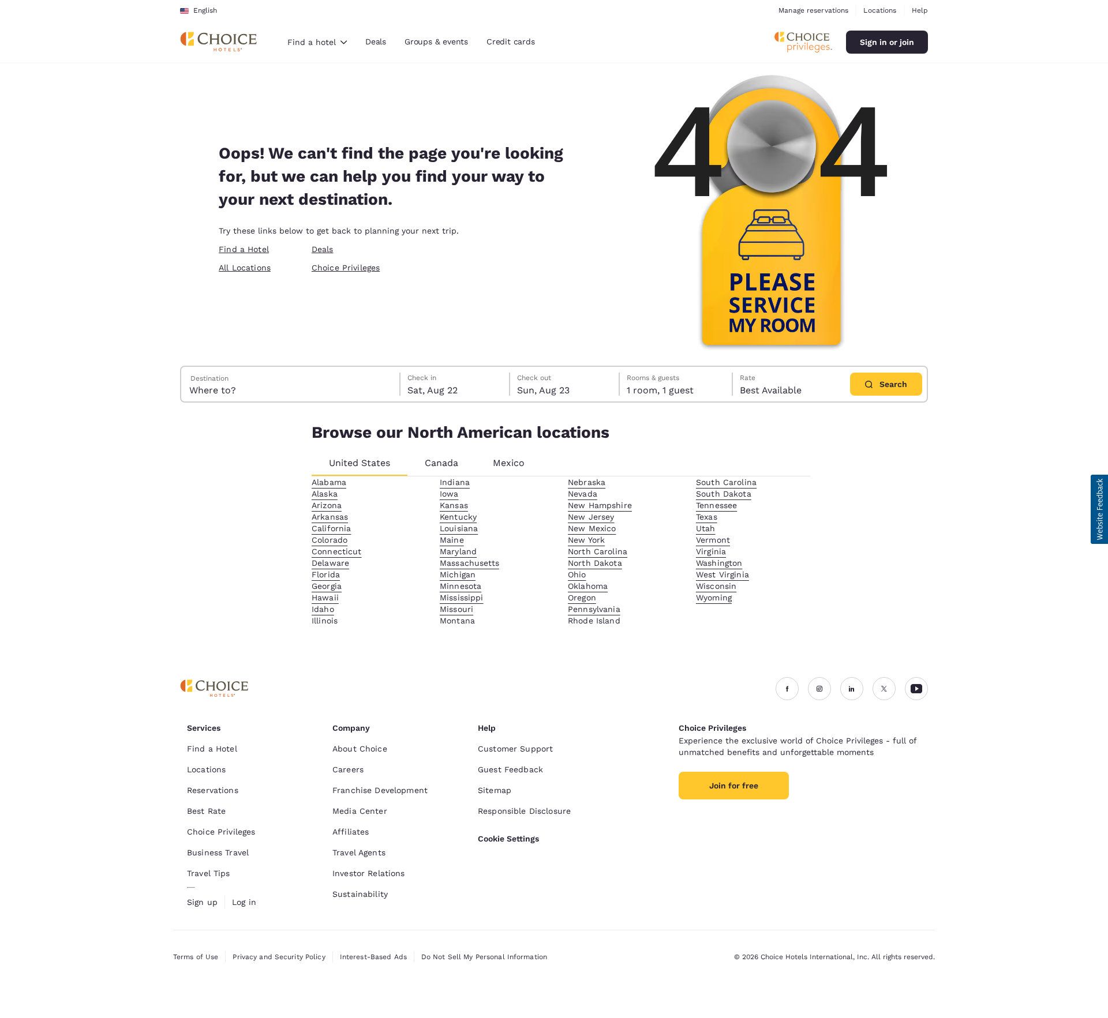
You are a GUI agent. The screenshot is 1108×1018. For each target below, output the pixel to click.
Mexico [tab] (509, 462)
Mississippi (462, 597)
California (331, 528)
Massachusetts (469, 563)
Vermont (713, 539)
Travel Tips (208, 873)
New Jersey (591, 516)
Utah (706, 528)
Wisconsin (716, 586)
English (205, 10)
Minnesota (460, 586)
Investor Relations (368, 873)
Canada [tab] (441, 462)
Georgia (327, 586)
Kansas (454, 505)
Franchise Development (380, 790)
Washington (719, 563)
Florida (326, 574)
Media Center (359, 811)
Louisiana (459, 528)
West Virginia (722, 574)
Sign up (202, 902)
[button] (1099, 509)
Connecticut (337, 551)
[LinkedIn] (852, 688)
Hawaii (325, 597)
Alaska (325, 493)
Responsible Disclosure (524, 811)
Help (920, 10)
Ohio (577, 574)
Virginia (711, 551)
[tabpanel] (561, 551)
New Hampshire (600, 505)
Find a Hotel (244, 249)
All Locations (245, 267)
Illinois (325, 620)
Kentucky (458, 516)
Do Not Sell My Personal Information (484, 957)
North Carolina (597, 551)
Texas (706, 516)
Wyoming (714, 597)
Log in (244, 902)
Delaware (330, 563)
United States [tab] (359, 462)
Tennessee (716, 505)
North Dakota (595, 563)
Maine (452, 539)
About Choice (359, 748)
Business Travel (218, 852)
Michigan (458, 574)
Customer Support (515, 748)
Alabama (329, 482)
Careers (348, 769)
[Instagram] (819, 688)
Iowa (449, 493)
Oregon (582, 597)
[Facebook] (787, 688)
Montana (457, 620)
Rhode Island (594, 620)
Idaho (323, 609)
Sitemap (494, 790)
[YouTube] (916, 688)
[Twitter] (884, 688)
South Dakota (723, 493)
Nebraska (586, 482)
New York (586, 539)
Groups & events (436, 41)
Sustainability (360, 894)
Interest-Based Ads (373, 957)
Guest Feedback (510, 769)
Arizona (327, 505)
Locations (879, 10)
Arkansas (330, 516)
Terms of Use (195, 957)
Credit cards (510, 41)
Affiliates (350, 831)
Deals (375, 41)
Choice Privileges (346, 267)
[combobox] (317, 42)
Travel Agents (358, 852)
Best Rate (206, 811)
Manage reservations (813, 10)
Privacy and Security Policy (279, 957)
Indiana (455, 482)
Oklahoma (588, 586)
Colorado (329, 539)
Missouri (456, 609)
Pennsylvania (594, 609)
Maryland (458, 551)
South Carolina (726, 482)
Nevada (582, 493)
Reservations (212, 790)
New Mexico (592, 528)
